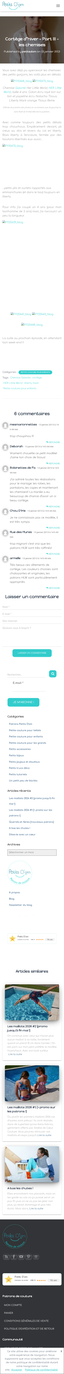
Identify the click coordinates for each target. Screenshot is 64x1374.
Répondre (54, 442)
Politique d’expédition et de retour (29, 1329)
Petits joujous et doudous (24, 762)
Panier (8, 1313)
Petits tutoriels (18, 774)
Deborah (16, 446)
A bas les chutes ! (19, 828)
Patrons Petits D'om (20, 724)
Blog (11, 899)
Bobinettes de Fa (22, 467)
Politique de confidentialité (41, 1370)
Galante (20, 88)
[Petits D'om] (14, 6)
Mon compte (13, 1305)
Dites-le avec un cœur (22, 834)
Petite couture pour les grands (27, 743)
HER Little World (13, 383)
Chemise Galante (20, 377)
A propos (14, 892)
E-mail (18, 683)
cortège (37, 377)
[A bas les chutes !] (32, 1164)
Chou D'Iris (18, 510)
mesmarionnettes (23, 424)
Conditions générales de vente (26, 1321)
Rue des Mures (21, 532)
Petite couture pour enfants (35, 372)
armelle (15, 558)
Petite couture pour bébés (25, 730)
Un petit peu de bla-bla (23, 780)
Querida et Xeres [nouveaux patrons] (31, 822)
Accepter (16, 1370)
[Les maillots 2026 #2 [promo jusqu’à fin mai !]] (32, 1002)
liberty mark (31, 383)
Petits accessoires (20, 749)
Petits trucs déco (19, 768)
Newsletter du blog (20, 905)
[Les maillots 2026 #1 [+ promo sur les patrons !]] (32, 1083)
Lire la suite (15, 1054)
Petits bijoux (16, 755)
